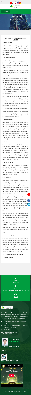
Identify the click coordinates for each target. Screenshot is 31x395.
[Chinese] (11, 3)
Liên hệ (6, 11)
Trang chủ (12, 19)
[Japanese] (15, 3)
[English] (18, 3)
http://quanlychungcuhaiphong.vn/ (11, 47)
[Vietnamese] (20, 3)
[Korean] (13, 3)
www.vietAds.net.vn (15, 393)
